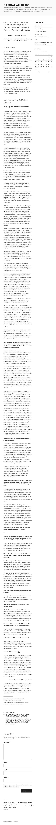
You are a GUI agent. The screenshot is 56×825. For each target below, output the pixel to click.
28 (46, 66)
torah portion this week (23, 720)
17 (35, 64)
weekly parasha (19, 721)
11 (38, 61)
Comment (7, 742)
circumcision (21, 230)
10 (36, 61)
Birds (19, 652)
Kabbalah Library (39, 28)
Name (6, 762)
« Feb (38, 71)
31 (36, 69)
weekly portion (15, 722)
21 (46, 64)
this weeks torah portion (19, 719)
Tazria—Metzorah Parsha (13, 717)
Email (5, 769)
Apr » (49, 71)
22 (48, 64)
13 (43, 61)
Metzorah (9, 714)
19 (41, 64)
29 (49, 66)
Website (6, 777)
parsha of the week (18, 714)
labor (5, 501)
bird (18, 82)
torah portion (10, 720)
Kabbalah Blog (16, 5)
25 (38, 66)
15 (48, 61)
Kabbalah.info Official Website (42, 37)
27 (43, 66)
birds (30, 81)
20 (43, 64)
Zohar (13, 724)
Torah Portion (10, 712)
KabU (36, 39)
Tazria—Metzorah (11, 715)
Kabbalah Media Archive (40, 31)
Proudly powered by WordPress (10, 821)
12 (41, 61)
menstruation (12, 91)
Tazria (27, 714)
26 (41, 66)
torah (29, 719)
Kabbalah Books (39, 26)
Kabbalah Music (38, 34)
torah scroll (10, 721)
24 (36, 66)
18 (38, 64)
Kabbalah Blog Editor (21, 22)
